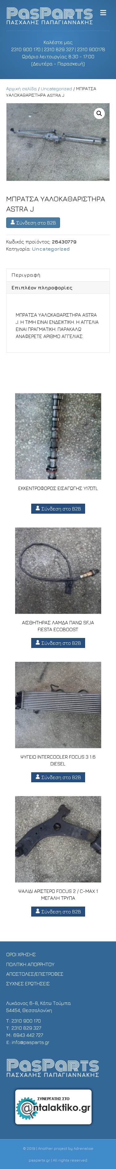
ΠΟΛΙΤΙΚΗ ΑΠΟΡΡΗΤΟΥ (30, 964)
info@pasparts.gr (30, 1042)
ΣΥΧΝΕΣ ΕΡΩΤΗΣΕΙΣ (28, 983)
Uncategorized (56, 88)
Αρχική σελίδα (21, 88)
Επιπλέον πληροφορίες (41, 287)
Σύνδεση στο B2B (35, 222)
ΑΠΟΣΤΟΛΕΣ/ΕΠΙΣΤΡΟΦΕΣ (34, 974)
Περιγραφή (26, 275)
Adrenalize (83, 1148)
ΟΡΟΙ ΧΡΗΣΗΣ (21, 954)
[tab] (58, 275)
